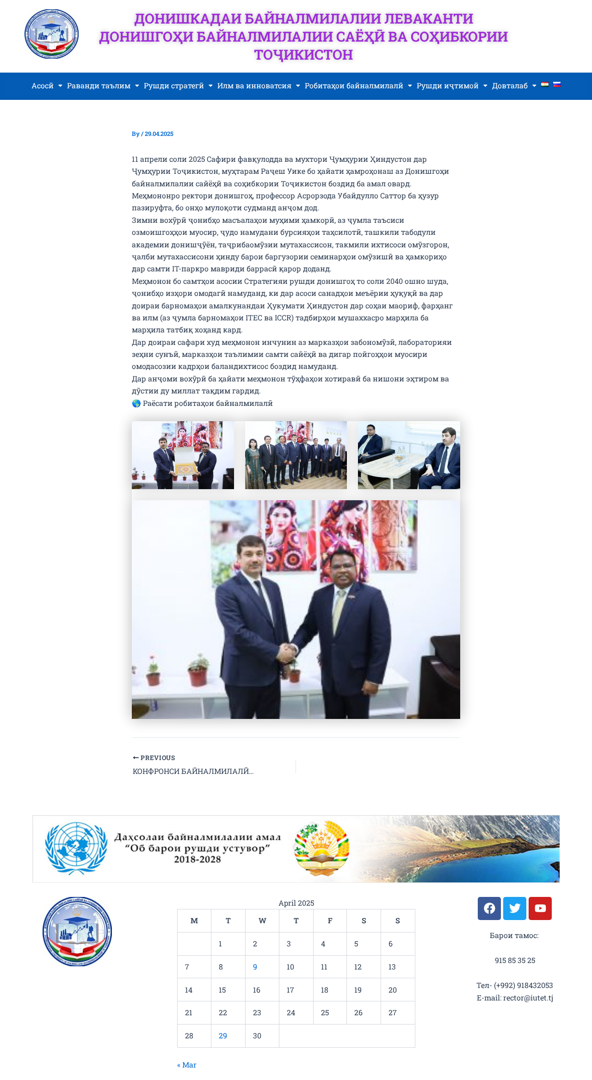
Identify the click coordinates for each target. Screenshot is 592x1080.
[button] (47, 85)
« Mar (187, 1064)
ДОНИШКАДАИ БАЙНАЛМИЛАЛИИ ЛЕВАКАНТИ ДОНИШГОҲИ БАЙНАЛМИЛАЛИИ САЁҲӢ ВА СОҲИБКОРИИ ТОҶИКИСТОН (303, 36)
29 (223, 1035)
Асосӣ (42, 85)
